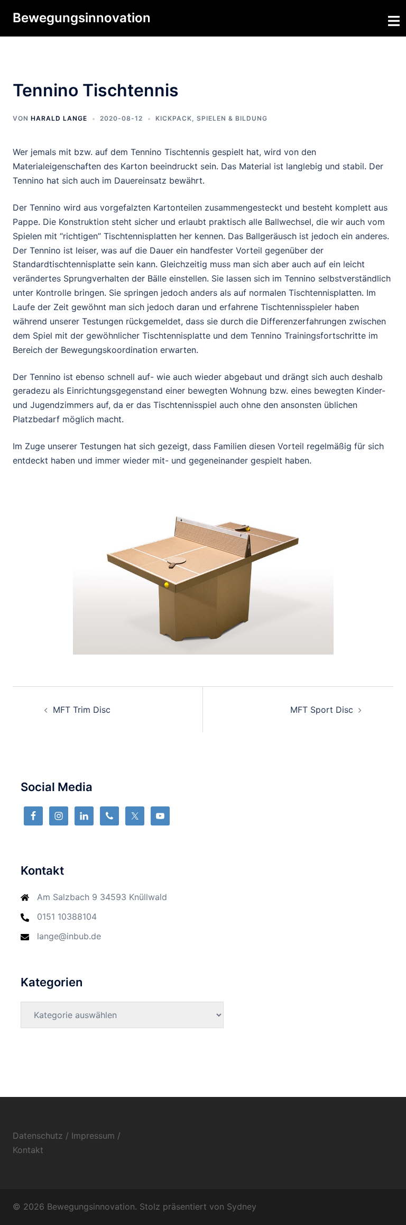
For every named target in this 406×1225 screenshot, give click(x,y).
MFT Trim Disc (81, 709)
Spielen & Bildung (232, 118)
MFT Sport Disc (321, 709)
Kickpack (173, 118)
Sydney (241, 1206)
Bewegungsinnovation (82, 17)
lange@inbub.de (69, 936)
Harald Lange (59, 118)
